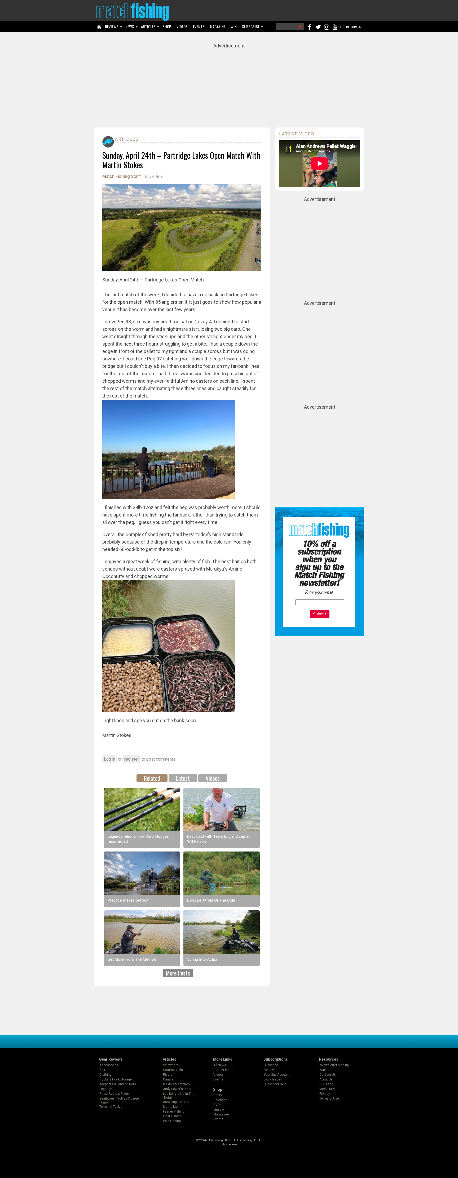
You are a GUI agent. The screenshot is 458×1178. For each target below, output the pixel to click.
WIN (234, 26)
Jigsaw (218, 1109)
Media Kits (327, 1089)
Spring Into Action (202, 959)
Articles (127, 139)
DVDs (217, 1105)
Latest (183, 778)
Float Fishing (172, 1116)
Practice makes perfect (128, 900)
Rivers (167, 1074)
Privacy (324, 1094)
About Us (326, 1079)
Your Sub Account (277, 1074)
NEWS (129, 26)
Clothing (105, 1074)
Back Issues (273, 1079)
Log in (109, 759)
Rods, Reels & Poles (114, 1094)
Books (218, 1095)
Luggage (105, 1089)
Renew (269, 1070)
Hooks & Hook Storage (115, 1079)
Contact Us (327, 1074)
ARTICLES (148, 26)
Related (152, 778)
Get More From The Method (132, 959)
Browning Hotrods (176, 1102)
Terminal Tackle (110, 1107)
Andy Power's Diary (177, 1089)
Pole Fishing (172, 1121)
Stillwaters (170, 1065)
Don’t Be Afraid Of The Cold (211, 900)
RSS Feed (326, 1084)
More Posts (178, 973)
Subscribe (271, 1065)
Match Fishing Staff (121, 176)
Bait (102, 1070)
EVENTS (199, 26)
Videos (213, 778)
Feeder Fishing (173, 1111)
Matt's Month (172, 1107)
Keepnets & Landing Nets (117, 1084)
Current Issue (223, 1070)
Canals (168, 1079)
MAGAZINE (217, 26)
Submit (319, 614)
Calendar (220, 1100)
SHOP (166, 26)
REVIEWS (111, 26)
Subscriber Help (275, 1084)
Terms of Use (329, 1098)
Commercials (173, 1070)
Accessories (108, 1065)
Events (218, 1079)
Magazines (221, 1114)
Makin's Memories (176, 1084)
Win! (322, 1070)
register (131, 759)
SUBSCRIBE (250, 26)
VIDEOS (182, 26)
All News (219, 1065)
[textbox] (319, 602)
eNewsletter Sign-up (334, 1065)
